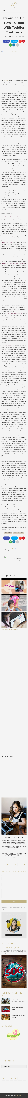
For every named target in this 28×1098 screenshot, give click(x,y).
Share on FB (6, 41)
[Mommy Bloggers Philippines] (14, 1039)
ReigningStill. (19, 1095)
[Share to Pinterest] (17, 45)
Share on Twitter (15, 42)
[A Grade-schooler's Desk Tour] (14, 586)
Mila (20, 299)
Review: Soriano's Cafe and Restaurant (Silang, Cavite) (18, 1000)
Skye (22, 532)
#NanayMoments (8, 532)
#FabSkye (6, 80)
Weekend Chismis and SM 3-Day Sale (18, 1016)
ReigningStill (8, 36)
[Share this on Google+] (20, 41)
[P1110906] (14, 63)
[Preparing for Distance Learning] (14, 620)
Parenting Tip (16, 532)
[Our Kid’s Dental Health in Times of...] (14, 603)
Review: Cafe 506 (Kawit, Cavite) (10, 948)
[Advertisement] (14, 690)
